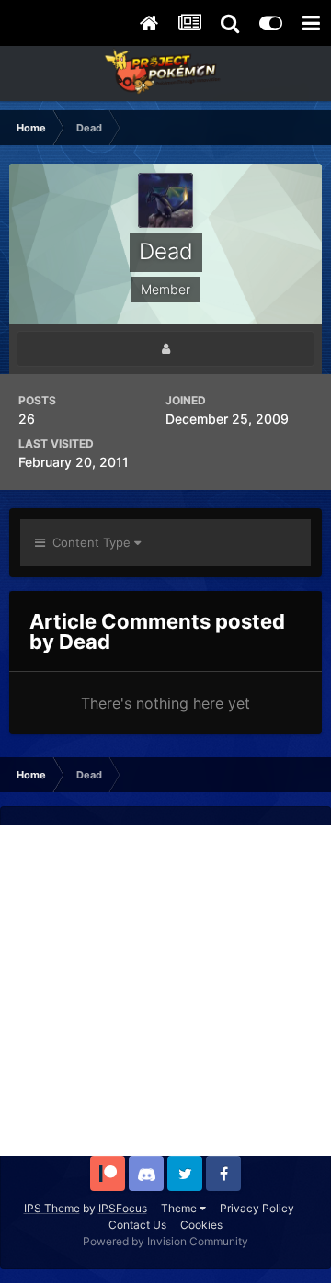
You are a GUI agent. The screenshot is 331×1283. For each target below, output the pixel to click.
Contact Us (137, 1225)
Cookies (201, 1225)
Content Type (89, 542)
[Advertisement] (165, 990)
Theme (180, 1208)
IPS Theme (52, 1208)
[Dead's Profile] (165, 349)
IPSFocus (122, 1208)
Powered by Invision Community (165, 1241)
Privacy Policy (257, 1208)
